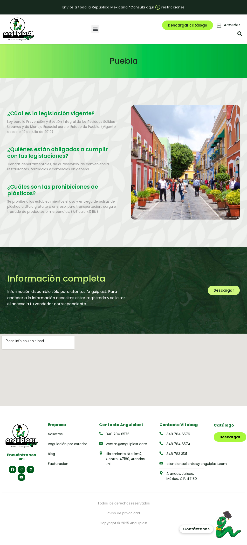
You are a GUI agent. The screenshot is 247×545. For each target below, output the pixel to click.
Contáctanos (196, 529)
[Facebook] (12, 469)
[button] (95, 29)
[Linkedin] (30, 469)
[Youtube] (21, 477)
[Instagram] (21, 469)
